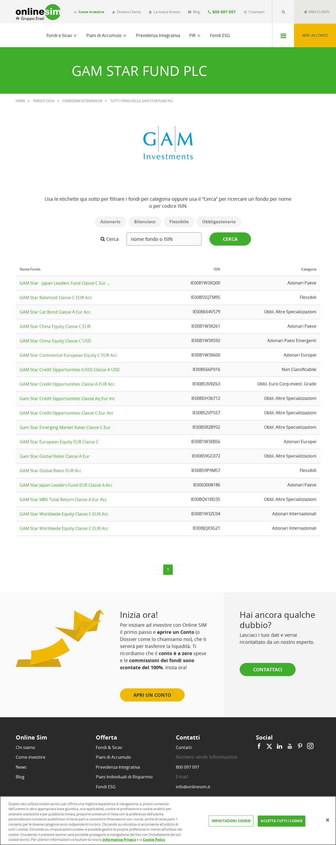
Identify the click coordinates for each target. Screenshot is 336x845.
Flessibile (178, 222)
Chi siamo (25, 747)
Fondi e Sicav (59, 35)
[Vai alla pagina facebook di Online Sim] (260, 746)
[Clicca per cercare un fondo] (283, 11)
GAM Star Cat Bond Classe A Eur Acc (55, 312)
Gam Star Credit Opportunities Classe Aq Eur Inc (67, 398)
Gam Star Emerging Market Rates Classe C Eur (65, 427)
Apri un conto (315, 35)
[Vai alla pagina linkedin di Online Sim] (279, 746)
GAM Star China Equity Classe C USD (55, 341)
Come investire (30, 757)
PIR (193, 35)
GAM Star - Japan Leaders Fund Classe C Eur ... (65, 283)
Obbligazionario (219, 222)
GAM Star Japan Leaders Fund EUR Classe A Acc (66, 485)
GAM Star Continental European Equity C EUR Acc (68, 355)
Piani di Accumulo (104, 35)
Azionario (110, 222)
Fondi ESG (220, 35)
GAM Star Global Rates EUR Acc (50, 471)
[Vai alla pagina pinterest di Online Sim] (300, 746)
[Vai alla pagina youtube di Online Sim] (289, 746)
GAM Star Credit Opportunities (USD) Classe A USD (70, 370)
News (21, 767)
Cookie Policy (154, 839)
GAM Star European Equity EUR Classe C (59, 442)
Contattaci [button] (267, 669)
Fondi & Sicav (109, 747)
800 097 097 (187, 767)
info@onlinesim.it (193, 787)
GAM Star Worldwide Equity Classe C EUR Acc (64, 514)
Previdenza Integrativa (158, 35)
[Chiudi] (327, 820)
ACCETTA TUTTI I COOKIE (281, 821)
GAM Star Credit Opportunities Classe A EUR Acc (67, 384)
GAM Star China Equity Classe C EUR (55, 326)
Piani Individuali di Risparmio (124, 777)
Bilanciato (145, 222)
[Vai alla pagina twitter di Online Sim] (269, 746)
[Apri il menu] (283, 35)
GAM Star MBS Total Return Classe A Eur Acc (63, 499)
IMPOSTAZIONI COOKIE (231, 821)
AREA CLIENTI (318, 11)
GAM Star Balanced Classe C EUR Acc (56, 297)
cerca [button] (230, 239)
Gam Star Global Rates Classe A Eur (55, 456)
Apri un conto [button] (152, 695)
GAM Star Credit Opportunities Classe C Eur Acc (66, 413)
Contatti (184, 747)
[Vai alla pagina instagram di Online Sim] (309, 746)
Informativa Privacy (119, 839)
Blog (20, 777)
